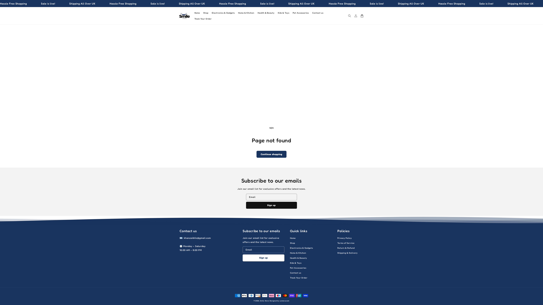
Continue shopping (271, 154)
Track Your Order (298, 277)
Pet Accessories (298, 268)
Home (293, 238)
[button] (349, 16)
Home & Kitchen (298, 253)
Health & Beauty (298, 258)
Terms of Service (345, 243)
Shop (292, 243)
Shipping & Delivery (347, 253)
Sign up (271, 205)
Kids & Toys (295, 263)
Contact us (295, 273)
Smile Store (264, 301)
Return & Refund (346, 248)
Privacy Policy (344, 238)
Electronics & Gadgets (301, 248)
